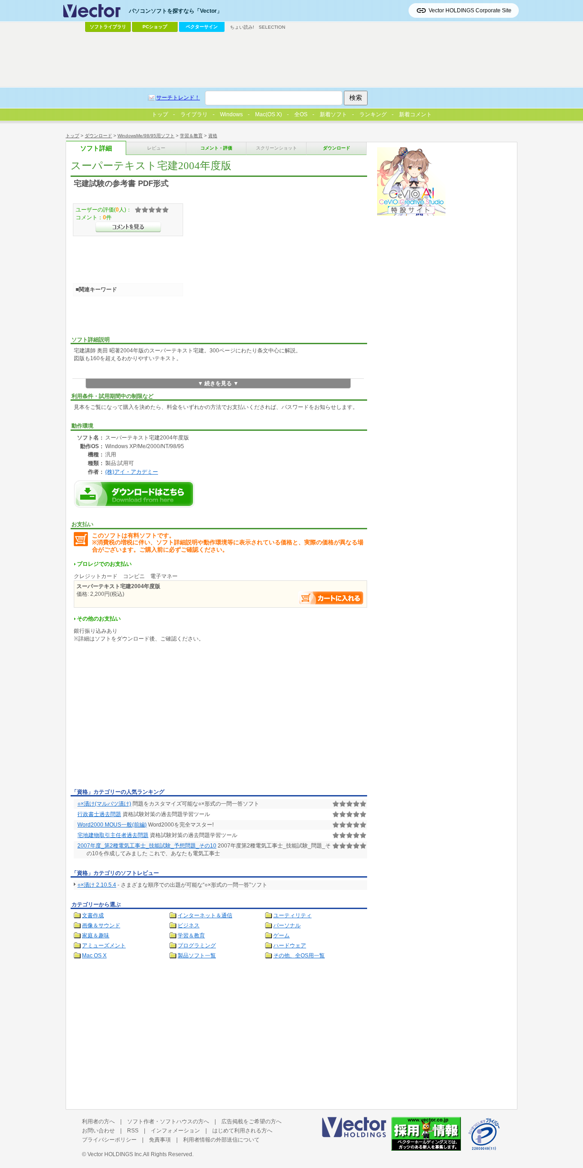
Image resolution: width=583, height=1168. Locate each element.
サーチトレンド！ (178, 97)
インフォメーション (175, 1130)
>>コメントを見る (128, 227)
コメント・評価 (216, 147)
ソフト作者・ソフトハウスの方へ (168, 1121)
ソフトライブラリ (108, 26)
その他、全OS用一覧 (299, 955)
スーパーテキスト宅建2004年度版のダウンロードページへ (134, 494)
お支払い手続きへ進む (331, 597)
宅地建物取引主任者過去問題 (112, 835)
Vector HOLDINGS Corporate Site (470, 10)
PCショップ (155, 26)
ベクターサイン (202, 26)
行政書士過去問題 (99, 814)
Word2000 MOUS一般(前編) (112, 825)
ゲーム (281, 935)
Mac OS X (94, 955)
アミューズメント (104, 945)
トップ (72, 135)
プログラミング (197, 945)
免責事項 (160, 1140)
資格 (212, 135)
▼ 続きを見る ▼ (218, 383)
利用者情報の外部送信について (221, 1140)
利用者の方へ (98, 1121)
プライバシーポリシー (109, 1140)
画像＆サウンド (101, 925)
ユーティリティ (292, 915)
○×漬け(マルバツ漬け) (104, 804)
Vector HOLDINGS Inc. (115, 1154)
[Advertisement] (147, 717)
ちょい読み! (242, 27)
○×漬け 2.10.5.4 (96, 885)
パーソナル (287, 925)
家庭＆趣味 (95, 935)
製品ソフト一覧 (197, 955)
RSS (132, 1130)
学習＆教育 (191, 135)
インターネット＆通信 (205, 915)
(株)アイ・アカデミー (131, 472)
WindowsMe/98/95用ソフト (146, 135)
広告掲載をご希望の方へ (251, 1121)
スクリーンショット (276, 147)
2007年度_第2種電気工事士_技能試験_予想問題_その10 (146, 845)
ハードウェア (289, 945)
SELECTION (272, 27)
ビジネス (188, 925)
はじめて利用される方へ (242, 1130)
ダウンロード (98, 135)
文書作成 (93, 915)
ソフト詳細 (96, 148)
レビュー (156, 147)
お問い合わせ (98, 1130)
